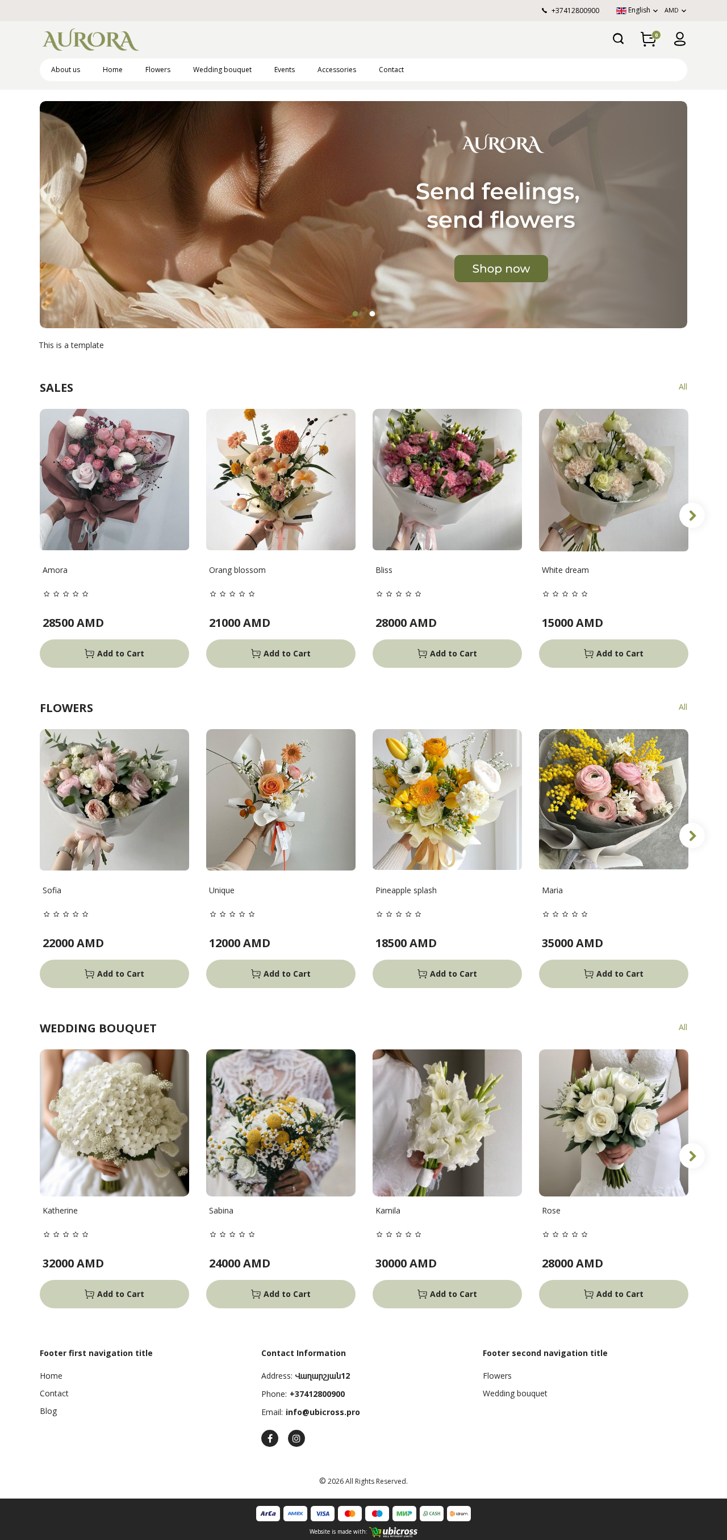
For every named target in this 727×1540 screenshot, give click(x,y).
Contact (391, 69)
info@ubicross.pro (323, 1412)
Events (284, 69)
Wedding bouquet (222, 69)
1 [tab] (355, 314)
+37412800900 (317, 1393)
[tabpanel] (363, 214)
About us (65, 69)
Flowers (157, 69)
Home (113, 69)
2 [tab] (372, 314)
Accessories (336, 69)
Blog (48, 1410)
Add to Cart (120, 653)
